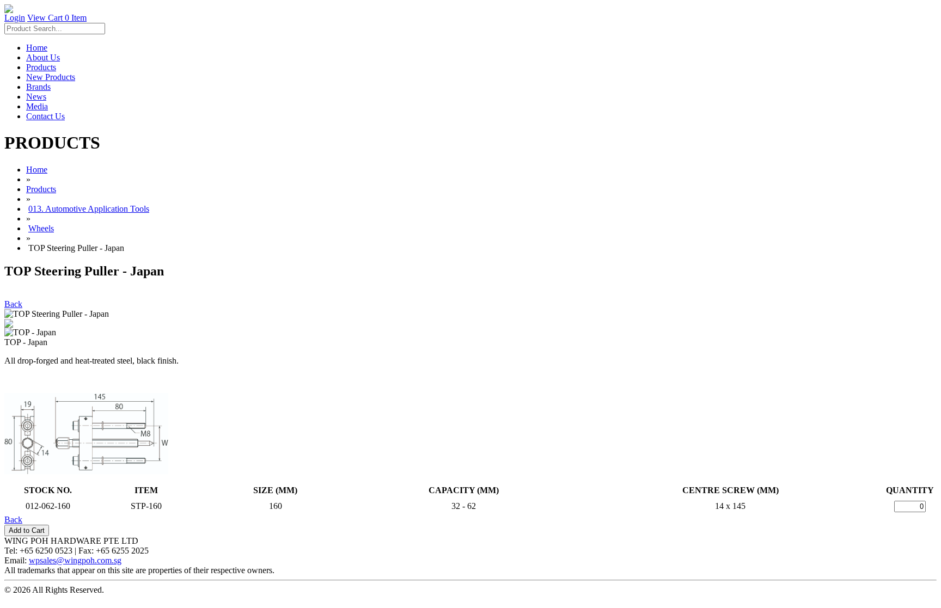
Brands (38, 86)
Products (41, 67)
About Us (43, 57)
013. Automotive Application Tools (88, 208)
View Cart (57, 17)
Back (13, 304)
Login (14, 17)
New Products (50, 77)
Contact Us (45, 116)
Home (36, 47)
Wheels (41, 228)
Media (37, 106)
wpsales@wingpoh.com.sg (75, 560)
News (36, 96)
